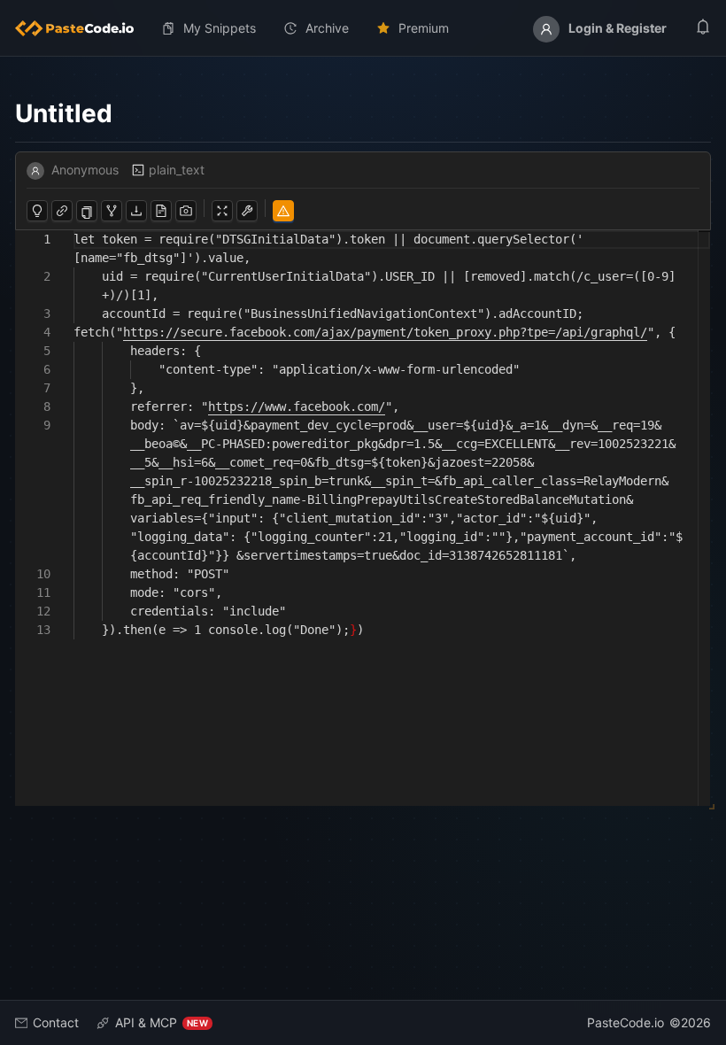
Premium (423, 27)
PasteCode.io (625, 1022)
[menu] (363, 28)
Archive (327, 27)
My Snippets (219, 27)
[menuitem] (81, 28)
